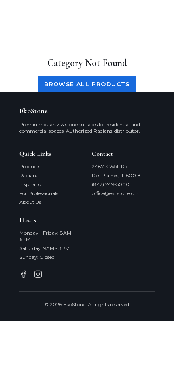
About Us (30, 202)
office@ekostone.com (117, 193)
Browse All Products (87, 84)
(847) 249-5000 (110, 184)
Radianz (29, 175)
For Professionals (38, 193)
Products (29, 166)
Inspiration (32, 184)
